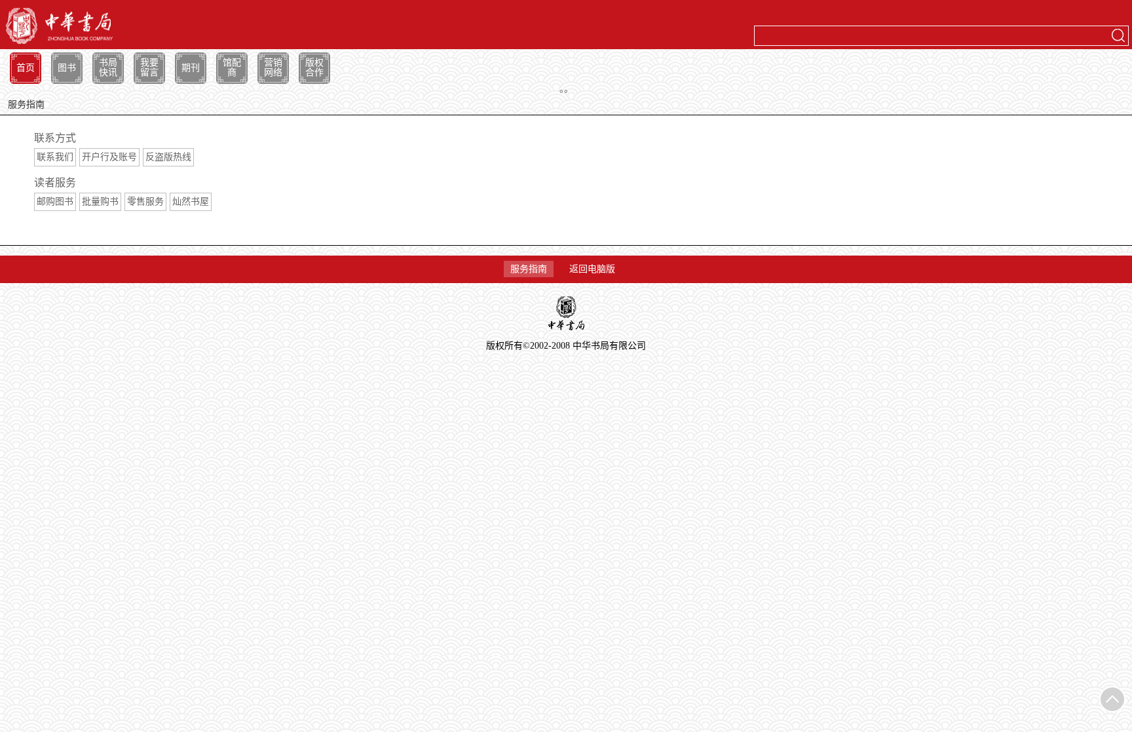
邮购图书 (55, 201)
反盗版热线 (168, 157)
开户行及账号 (109, 157)
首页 (25, 68)
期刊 (190, 68)
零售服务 (145, 201)
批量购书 (100, 201)
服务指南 (528, 269)
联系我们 (55, 157)
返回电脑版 (592, 269)
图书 (67, 68)
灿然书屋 (190, 201)
